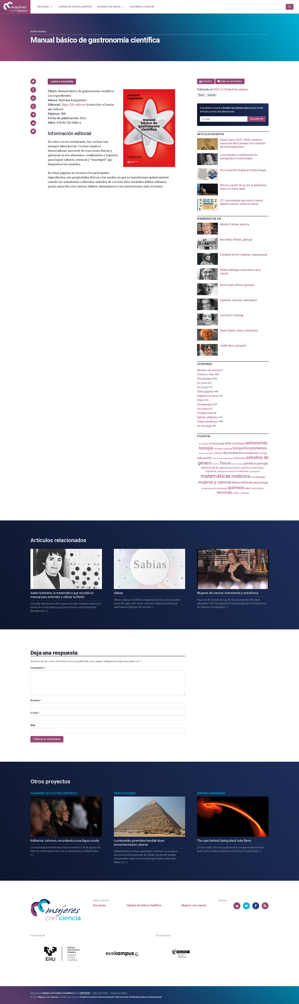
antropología (203, 444)
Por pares (203, 408)
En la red (202, 387)
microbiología (258, 477)
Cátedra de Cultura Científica (143, 905)
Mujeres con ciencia (194, 905)
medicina (240, 476)
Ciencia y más (205, 374)
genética (249, 463)
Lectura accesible (62, 81)
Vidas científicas (207, 421)
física (201, 95)
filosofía (215, 464)
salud (247, 488)
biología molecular (223, 448)
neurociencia (242, 482)
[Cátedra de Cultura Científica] (62, 954)
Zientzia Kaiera (125, 793)
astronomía (256, 442)
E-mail (35, 712)
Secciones (99, 905)
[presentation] (233, 144)
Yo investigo (204, 425)
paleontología (260, 482)
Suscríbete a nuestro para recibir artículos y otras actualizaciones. (231, 110)
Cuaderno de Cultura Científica (53, 793)
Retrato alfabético (208, 417)
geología (262, 463)
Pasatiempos (205, 404)
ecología (262, 453)
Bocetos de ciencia (208, 370)
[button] (33, 81)
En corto (202, 383)
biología (206, 448)
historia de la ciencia (214, 467)
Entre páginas (38, 31)
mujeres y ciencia (214, 482)
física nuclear (237, 464)
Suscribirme (256, 118)
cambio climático (206, 453)
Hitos (200, 400)
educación (204, 458)
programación (209, 488)
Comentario (38, 667)
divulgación (251, 453)
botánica (259, 448)
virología (235, 493)
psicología (221, 488)
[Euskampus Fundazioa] (122, 954)
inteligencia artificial (226, 471)
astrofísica (238, 443)
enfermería (217, 458)
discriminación (233, 453)
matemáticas (216, 476)
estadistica (227, 458)
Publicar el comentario (46, 739)
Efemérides (204, 378)
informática (257, 467)
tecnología (224, 492)
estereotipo (239, 458)
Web (32, 725)
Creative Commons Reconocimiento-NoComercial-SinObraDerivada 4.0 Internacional (121, 997)
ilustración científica (239, 467)
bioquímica (242, 448)
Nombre (36, 700)
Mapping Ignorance (211, 793)
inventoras (243, 471)
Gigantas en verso (208, 395)
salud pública (257, 488)
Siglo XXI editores (74, 104)
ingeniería (211, 471)
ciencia (218, 453)
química (211, 95)
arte (228, 443)
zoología (244, 493)
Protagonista (204, 413)
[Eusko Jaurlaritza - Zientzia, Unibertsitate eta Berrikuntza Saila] (181, 954)
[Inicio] (15, 7)
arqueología (217, 443)
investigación (254, 471)
